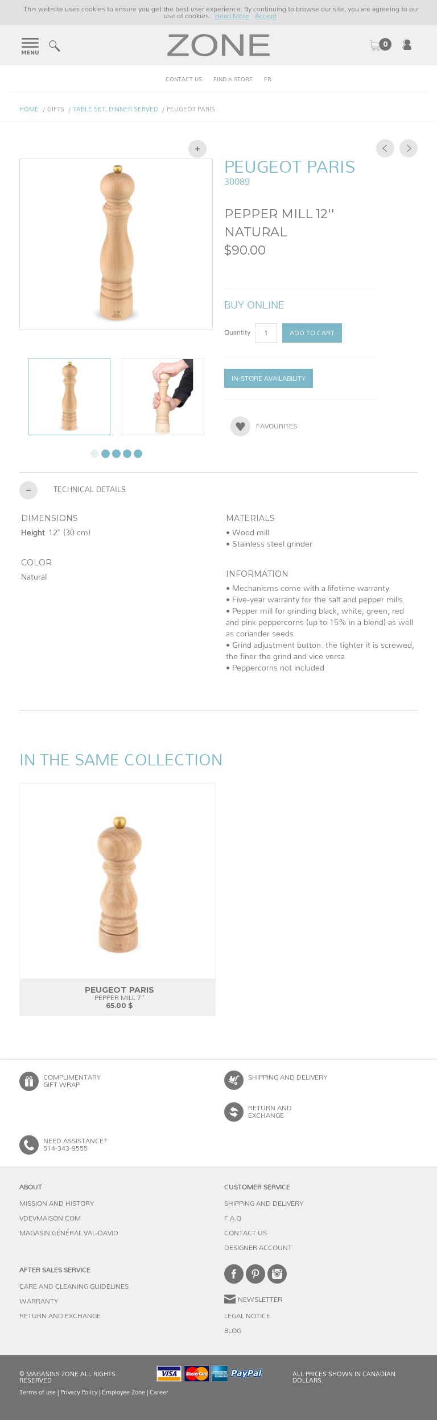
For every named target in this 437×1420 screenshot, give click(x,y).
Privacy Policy (78, 1392)
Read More (232, 16)
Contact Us (184, 79)
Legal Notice (247, 1316)
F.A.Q (232, 1218)
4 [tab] (127, 453)
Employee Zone (123, 1392)
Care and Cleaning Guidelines (74, 1286)
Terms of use (37, 1392)
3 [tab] (116, 453)
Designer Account (258, 1247)
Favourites (276, 426)
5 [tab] (138, 453)
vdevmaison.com (50, 1218)
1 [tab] (94, 453)
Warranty (38, 1301)
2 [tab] (105, 453)
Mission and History (56, 1203)
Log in (407, 44)
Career (159, 1392)
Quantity (238, 332)
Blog (232, 1330)
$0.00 (380, 45)
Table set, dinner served (115, 109)
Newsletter (260, 1299)
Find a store (233, 79)
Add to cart (312, 333)
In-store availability (269, 378)
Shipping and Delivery (287, 1077)
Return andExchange (270, 1112)
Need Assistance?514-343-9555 (75, 1145)
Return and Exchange (60, 1316)
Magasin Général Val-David (68, 1233)
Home (29, 109)
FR (267, 79)
